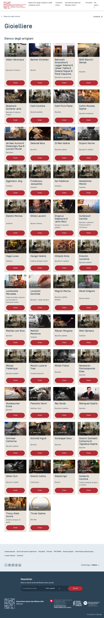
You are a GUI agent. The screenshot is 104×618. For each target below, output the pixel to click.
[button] (98, 16)
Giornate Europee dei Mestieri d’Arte (73, 4)
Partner (49, 551)
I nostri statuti (9, 555)
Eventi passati (68, 551)
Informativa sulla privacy (84, 551)
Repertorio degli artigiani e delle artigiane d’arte (40, 4)
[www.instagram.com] (13, 565)
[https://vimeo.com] (9, 565)
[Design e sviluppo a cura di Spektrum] (94, 614)
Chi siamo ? (96, 5)
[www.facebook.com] (16, 565)
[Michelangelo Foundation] (91, 603)
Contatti (20, 555)
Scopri (15, 83)
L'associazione (9, 551)
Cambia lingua (85, 565)
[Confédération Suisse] (61, 603)
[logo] (15, 5)
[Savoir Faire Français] (77, 604)
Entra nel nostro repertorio (27, 551)
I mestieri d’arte (58, 4)
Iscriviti (75, 588)
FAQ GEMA (57, 551)
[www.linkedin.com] (19, 565)
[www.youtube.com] (6, 565)
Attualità (89, 3)
